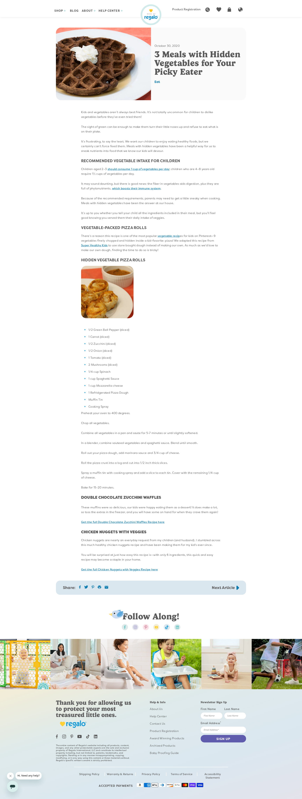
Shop (59, 11)
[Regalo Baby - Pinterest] (146, 627)
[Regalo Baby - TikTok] (87, 737)
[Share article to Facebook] (80, 588)
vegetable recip (169, 236)
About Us (156, 709)
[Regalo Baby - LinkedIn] (95, 737)
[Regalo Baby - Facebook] (125, 627)
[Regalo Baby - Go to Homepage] (151, 14)
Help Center (110, 11)
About (88, 11)
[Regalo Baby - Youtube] (156, 627)
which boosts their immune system (136, 188)
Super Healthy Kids (94, 245)
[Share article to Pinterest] (93, 588)
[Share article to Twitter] (86, 588)
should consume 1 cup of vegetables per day (138, 169)
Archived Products (162, 746)
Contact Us (157, 724)
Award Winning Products (167, 738)
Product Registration (186, 9)
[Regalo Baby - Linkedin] (177, 627)
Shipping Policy (89, 774)
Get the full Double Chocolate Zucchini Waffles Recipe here (123, 522)
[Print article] (99, 587)
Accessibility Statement (212, 775)
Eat (157, 82)
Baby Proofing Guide (164, 753)
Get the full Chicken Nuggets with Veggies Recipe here (119, 569)
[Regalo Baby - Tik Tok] (167, 627)
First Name (208, 709)
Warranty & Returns (120, 774)
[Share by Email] (106, 588)
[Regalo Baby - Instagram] (135, 627)
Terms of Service (181, 774)
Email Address (211, 723)
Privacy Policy (151, 774)
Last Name (231, 709)
